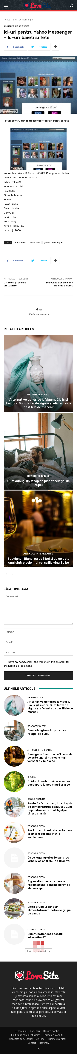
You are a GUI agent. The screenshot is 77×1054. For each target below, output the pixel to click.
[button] (71, 5)
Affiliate (40, 1038)
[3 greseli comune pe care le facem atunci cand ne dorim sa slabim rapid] (14, 883)
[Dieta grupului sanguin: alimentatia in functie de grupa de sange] (14, 908)
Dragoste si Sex (38, 394)
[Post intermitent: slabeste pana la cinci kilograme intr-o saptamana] (14, 832)
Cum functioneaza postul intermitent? (45, 935)
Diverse (31, 777)
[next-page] (12, 574)
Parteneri (35, 1031)
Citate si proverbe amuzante (15, 284)
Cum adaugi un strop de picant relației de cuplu (38, 483)
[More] (55, 47)
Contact (32, 1042)
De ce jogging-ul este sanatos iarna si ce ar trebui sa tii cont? (48, 859)
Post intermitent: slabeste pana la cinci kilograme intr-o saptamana (49, 834)
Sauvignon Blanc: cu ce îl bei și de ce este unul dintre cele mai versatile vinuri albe (38, 560)
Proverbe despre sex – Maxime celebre (59, 284)
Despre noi (21, 1031)
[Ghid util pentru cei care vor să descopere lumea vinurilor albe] (14, 781)
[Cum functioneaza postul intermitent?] (14, 934)
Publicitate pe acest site (20, 1038)
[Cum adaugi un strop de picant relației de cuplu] (38, 451)
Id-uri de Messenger (23, 19)
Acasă (7, 19)
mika (39, 309)
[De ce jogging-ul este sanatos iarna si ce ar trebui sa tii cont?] (14, 857)
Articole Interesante (38, 553)
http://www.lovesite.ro (38, 314)
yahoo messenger (53, 242)
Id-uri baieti (20, 242)
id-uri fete (35, 242)
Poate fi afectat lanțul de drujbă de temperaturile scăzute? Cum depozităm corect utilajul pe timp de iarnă (49, 808)
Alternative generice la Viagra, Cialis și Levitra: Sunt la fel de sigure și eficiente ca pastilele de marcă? (38, 403)
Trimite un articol (57, 1038)
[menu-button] (6, 5)
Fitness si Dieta (36, 826)
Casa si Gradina (36, 799)
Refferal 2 (44, 1042)
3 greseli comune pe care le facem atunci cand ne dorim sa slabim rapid (48, 885)
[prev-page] (6, 574)
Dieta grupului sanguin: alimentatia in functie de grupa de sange (49, 910)
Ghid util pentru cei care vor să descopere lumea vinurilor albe (48, 783)
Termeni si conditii (53, 1035)
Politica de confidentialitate (25, 1035)
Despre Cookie (51, 1031)
